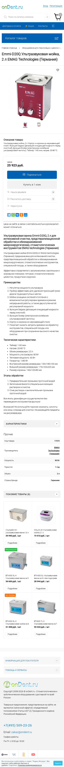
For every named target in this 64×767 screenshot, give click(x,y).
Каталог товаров (15, 38)
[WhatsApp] (13, 215)
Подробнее (12, 543)
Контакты (43, 26)
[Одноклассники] (21, 215)
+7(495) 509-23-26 (18, 725)
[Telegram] (9, 215)
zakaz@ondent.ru (21, 732)
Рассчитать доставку (20, 199)
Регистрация (56, 6)
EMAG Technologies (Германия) (54, 450)
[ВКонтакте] (17, 215)
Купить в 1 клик (32, 184)
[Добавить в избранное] (57, 70)
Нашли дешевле (18, 192)
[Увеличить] (32, 96)
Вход (45, 6)
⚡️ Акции (29, 26)
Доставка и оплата (11, 26)
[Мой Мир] (25, 215)
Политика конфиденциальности (30, 765)
